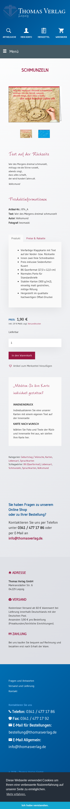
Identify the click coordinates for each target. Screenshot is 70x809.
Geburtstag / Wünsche (32, 456)
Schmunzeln (15, 467)
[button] (30, 366)
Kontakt (13, 691)
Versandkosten (34, 323)
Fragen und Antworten (21, 680)
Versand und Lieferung (21, 686)
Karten (48, 456)
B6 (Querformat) (32, 464)
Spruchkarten (27, 460)
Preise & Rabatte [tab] (35, 238)
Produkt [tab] (15, 238)
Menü (14, 51)
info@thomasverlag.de (25, 538)
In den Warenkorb (22, 355)
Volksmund (43, 467)
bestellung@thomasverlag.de (33, 732)
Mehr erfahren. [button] (16, 794)
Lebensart (14, 460)
